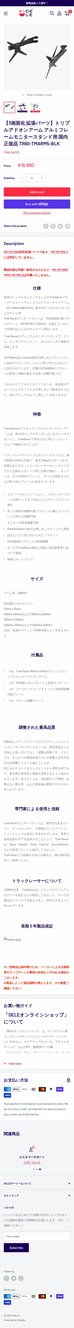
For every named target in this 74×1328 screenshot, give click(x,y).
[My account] (59, 13)
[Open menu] (6, 13)
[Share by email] (67, 226)
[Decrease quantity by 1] (22, 178)
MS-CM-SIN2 (12, 252)
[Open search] (52, 13)
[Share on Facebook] (46, 226)
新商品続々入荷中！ (37, 3)
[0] (67, 13)
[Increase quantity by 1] (42, 178)
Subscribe (16, 1247)
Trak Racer (11, 152)
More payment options (37, 212)
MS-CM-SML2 (59, 252)
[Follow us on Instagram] (21, 1278)
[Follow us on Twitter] (13, 1278)
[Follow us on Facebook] (6, 1278)
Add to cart (37, 192)
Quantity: (9, 178)
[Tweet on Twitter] (60, 226)
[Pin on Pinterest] (53, 226)
